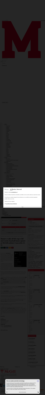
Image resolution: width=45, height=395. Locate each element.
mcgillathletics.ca (14, 192)
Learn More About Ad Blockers (11, 203)
